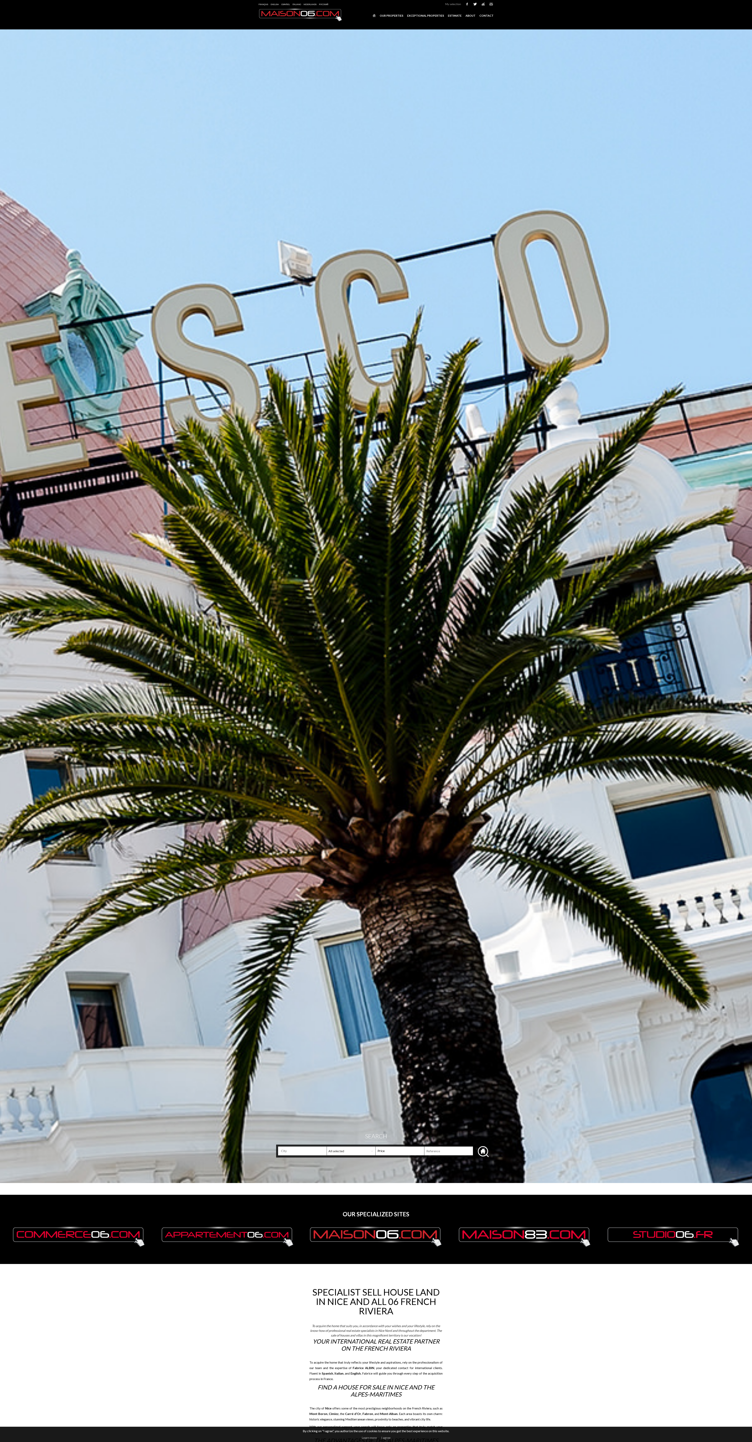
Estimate (455, 15)
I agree (385, 1437)
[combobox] (302, 1151)
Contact (486, 15)
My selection (453, 4)
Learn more (369, 1437)
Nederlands (310, 4)
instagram (483, 4)
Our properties (391, 15)
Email (491, 4)
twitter (475, 4)
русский (323, 4)
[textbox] (308, 1151)
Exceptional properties (425, 15)
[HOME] (374, 16)
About (470, 15)
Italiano (296, 4)
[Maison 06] (300, 20)
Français (263, 4)
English (275, 4)
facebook (467, 4)
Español (285, 4)
